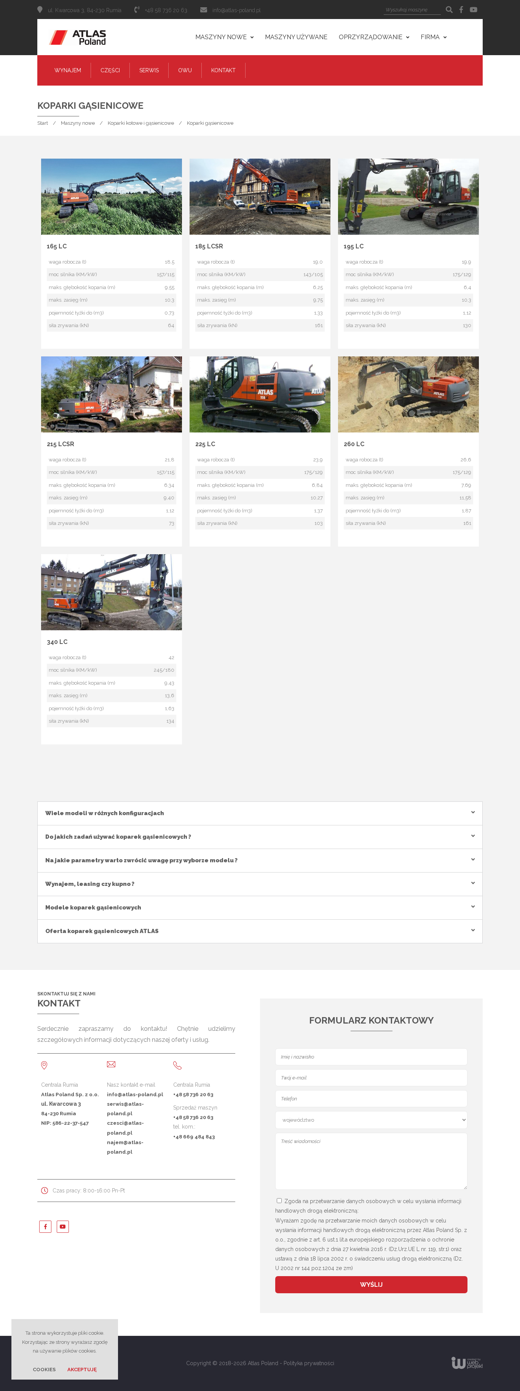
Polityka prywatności (309, 1363)
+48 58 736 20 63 (193, 1094)
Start (42, 123)
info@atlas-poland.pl (236, 10)
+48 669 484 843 (194, 1136)
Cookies (44, 1369)
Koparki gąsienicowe (210, 123)
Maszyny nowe (78, 123)
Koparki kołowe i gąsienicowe (141, 123)
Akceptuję (82, 1369)
